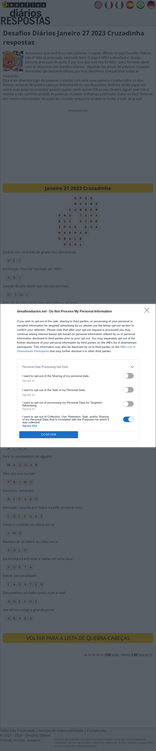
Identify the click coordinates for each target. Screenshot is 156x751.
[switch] (128, 376)
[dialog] (78, 376)
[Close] (148, 311)
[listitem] (78, 367)
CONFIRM (48, 434)
